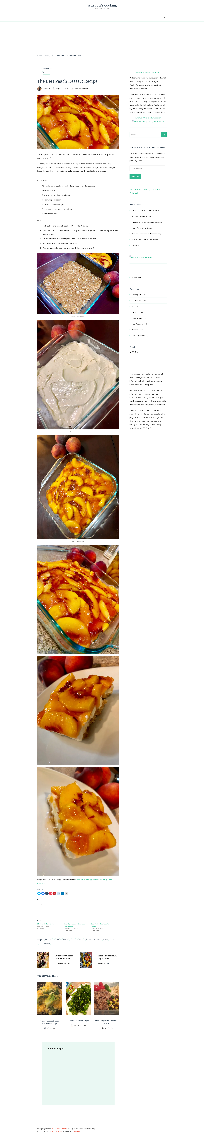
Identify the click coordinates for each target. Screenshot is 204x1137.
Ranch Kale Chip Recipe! (78, 1021)
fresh (88, 939)
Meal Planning (137, 324)
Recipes (46, 73)
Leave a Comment (81, 88)
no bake (97, 939)
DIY (133, 306)
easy (73, 939)
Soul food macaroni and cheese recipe (147, 234)
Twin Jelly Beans (138, 336)
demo (57, 939)
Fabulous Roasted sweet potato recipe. (148, 222)
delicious (48, 939)
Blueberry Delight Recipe (46, 924)
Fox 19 (81, 939)
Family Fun (136, 312)
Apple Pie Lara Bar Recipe (142, 228)
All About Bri (136, 278)
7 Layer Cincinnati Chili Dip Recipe (145, 240)
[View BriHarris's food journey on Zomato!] (148, 122)
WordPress (77, 1131)
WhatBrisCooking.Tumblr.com (148, 118)
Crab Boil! (135, 245)
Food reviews (137, 318)
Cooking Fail (136, 295)
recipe (113, 939)
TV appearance (44, 943)
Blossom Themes (55, 1131)
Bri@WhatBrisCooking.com (148, 72)
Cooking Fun (47, 68)
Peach (105, 939)
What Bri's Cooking (102, 5)
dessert (66, 939)
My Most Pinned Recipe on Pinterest (146, 210)
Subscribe (135, 176)
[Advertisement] (102, 37)
